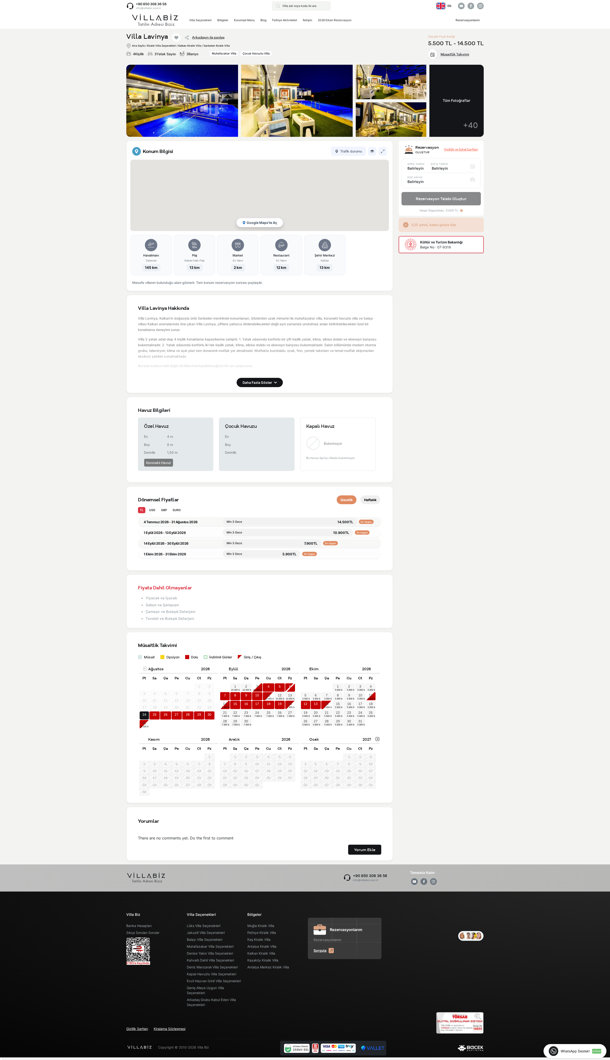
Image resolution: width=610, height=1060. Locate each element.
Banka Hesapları (139, 926)
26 (166, 714)
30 (209, 714)
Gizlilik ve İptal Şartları (461, 149)
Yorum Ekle (364, 849)
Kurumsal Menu (244, 20)
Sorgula (320, 950)
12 (280, 695)
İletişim (307, 20)
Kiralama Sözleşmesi (169, 1029)
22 (235, 713)
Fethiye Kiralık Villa (261, 933)
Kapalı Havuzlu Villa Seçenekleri (211, 974)
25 (155, 714)
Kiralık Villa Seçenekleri (161, 45)
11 (268, 695)
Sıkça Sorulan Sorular (142, 933)
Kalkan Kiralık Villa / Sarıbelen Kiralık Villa (204, 45)
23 (246, 713)
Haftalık (370, 500)
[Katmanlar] (372, 151)
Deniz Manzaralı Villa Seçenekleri (212, 967)
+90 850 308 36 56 (151, 4)
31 (144, 723)
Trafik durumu (351, 151)
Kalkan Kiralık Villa (261, 953)
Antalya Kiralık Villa (261, 946)
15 (235, 704)
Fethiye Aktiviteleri (284, 20)
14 (225, 704)
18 (268, 704)
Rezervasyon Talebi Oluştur (441, 198)
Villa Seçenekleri (200, 20)
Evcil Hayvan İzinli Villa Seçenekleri (214, 981)
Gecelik (347, 500)
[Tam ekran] (382, 151)
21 (225, 713)
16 (246, 704)
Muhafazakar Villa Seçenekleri (210, 946)
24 (144, 714)
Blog (263, 20)
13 (290, 695)
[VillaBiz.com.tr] (154, 20)
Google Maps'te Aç (262, 223)
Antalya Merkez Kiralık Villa (268, 967)
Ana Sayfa (138, 45)
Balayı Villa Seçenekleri (204, 939)
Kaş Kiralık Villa (258, 939)
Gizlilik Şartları (137, 1029)
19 (280, 704)
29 (199, 714)
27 (176, 714)
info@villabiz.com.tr (148, 8)
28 (188, 714)
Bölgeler (222, 20)
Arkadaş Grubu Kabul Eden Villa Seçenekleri (211, 1002)
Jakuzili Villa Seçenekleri (206, 933)
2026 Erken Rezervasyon (334, 20)
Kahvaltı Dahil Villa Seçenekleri (210, 960)
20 (290, 704)
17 (257, 704)
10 (257, 695)
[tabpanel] (259, 216)
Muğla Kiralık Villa (260, 926)
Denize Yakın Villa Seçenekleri (210, 953)
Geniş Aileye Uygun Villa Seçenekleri (205, 990)
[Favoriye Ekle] (176, 37)
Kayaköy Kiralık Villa (262, 960)
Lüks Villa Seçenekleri (203, 926)
